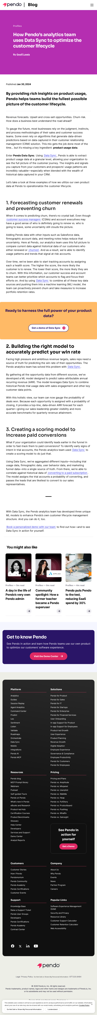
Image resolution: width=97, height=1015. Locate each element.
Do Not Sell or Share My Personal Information (24, 1009)
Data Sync (42, 280)
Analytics (15, 695)
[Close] (92, 1004)
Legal (18, 977)
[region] (48, 1006)
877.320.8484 (75, 977)
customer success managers (23, 219)
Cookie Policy (84, 1005)
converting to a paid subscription (67, 472)
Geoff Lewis (23, 54)
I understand (52, 1009)
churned (34, 250)
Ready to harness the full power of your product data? (48, 313)
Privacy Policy (27, 977)
